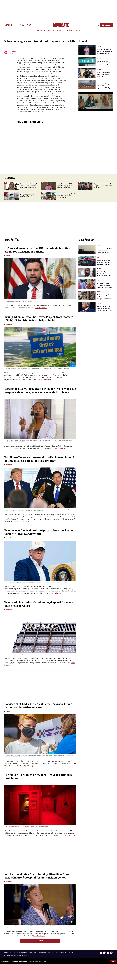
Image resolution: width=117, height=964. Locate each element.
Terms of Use (42, 961)
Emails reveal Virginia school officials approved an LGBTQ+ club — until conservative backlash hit (104, 89)
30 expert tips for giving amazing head (27, 196)
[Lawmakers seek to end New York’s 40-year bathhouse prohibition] (40, 805)
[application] (95, 101)
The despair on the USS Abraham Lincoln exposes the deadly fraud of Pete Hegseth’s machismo (104, 252)
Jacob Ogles (8, 255)
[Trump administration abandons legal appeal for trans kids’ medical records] (40, 632)
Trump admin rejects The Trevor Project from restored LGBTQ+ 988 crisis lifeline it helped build (39, 318)
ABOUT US (12, 953)
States (98, 81)
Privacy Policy (32, 961)
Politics (39, 30)
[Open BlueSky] (23, 25)
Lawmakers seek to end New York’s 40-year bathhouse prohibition (38, 776)
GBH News (18, 441)
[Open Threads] (27, 25)
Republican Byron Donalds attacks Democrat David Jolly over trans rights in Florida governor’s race (104, 275)
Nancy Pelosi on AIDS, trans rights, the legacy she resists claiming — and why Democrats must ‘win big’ (66, 187)
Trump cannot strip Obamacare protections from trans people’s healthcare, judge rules (104, 64)
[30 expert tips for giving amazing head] (11, 195)
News (49, 30)
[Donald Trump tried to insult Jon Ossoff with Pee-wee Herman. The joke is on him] (87, 307)
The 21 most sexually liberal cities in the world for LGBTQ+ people (66, 196)
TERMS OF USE (63, 953)
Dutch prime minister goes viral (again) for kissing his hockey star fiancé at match (104, 286)
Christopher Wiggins (9, 324)
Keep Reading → (41, 308)
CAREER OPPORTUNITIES (22, 953)
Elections (99, 269)
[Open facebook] (20, 25)
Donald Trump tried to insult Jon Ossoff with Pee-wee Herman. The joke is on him (104, 309)
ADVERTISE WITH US (33, 953)
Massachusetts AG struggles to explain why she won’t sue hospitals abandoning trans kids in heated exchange (40, 390)
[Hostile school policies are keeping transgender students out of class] (87, 295)
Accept (112, 961)
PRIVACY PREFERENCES (53, 953)
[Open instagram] (30, 25)
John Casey (8, 782)
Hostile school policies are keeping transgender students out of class (104, 298)
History (69, 30)
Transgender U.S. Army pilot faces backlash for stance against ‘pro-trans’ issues (29, 186)
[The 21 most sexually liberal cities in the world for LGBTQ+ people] (48, 195)
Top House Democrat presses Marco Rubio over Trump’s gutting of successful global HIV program (39, 459)
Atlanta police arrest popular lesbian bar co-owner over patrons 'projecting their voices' (104, 263)
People (99, 280)
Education (99, 292)
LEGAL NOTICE (71, 953)
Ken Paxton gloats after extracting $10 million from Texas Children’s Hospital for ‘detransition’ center (36, 875)
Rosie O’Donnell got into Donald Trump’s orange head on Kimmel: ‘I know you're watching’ (104, 52)
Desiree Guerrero (9, 881)
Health (59, 30)
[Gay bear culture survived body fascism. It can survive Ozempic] (85, 185)
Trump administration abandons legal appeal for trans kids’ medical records (38, 604)
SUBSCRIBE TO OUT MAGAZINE (8, 25)
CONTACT (6, 953)
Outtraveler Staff (13, 51)
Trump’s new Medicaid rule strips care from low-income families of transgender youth (39, 532)
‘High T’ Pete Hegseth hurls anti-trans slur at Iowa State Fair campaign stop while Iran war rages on (104, 76)
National (99, 58)
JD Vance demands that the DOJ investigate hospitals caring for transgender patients (37, 249)
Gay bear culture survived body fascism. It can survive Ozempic (103, 186)
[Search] (98, 25)
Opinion (78, 30)
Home (5, 36)
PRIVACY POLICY (42, 953)
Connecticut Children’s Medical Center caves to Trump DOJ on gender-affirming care (38, 705)
